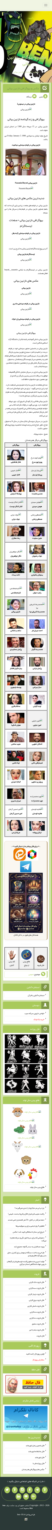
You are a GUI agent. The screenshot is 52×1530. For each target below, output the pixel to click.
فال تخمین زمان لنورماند (35, 1445)
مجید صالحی (16, 744)
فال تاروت (40, 1336)
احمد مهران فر (37, 630)
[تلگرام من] (37, 1490)
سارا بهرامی (37, 687)
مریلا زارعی (16, 832)
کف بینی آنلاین (12, 963)
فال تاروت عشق (38, 1324)
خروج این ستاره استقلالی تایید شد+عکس (28, 1232)
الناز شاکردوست (16, 506)
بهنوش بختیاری (37, 575)
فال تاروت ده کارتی (36, 1318)
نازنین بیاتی (15, 612)
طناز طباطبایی (16, 462)
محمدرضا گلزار (37, 649)
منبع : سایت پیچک (41, 434)
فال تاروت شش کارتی (35, 1306)
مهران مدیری (16, 801)
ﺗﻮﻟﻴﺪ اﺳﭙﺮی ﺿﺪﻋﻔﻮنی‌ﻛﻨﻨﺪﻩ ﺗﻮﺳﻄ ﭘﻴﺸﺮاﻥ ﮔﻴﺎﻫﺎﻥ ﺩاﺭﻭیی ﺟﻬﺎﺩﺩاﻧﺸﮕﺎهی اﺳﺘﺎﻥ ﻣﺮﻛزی (26, 1262)
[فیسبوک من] (30, 1490)
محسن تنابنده (37, 494)
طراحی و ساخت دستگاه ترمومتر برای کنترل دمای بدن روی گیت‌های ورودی (26, 1254)
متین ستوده (37, 538)
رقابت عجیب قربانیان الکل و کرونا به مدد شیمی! (26, 1214)
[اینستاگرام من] (22, 1490)
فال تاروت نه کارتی (37, 1312)
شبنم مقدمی (16, 593)
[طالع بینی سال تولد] (26, 1148)
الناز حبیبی (16, 475)
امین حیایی (37, 725)
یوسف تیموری (16, 687)
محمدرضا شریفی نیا (37, 612)
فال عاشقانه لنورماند (36, 1451)
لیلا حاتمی (15, 763)
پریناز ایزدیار (37, 475)
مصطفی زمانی (37, 519)
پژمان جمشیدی (16, 649)
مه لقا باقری (15, 706)
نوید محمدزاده (37, 801)
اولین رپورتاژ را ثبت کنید (35, 1354)
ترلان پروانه (37, 832)
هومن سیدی (37, 506)
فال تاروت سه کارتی (36, 1288)
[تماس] (15, 1490)
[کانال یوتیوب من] (26, 1496)
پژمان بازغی (37, 668)
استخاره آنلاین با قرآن (36, 995)
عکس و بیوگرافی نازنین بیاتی (26, 60)
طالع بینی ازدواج (26, 963)
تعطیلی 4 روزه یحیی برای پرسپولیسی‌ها (30, 1226)
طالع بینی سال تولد (37, 1187)
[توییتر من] (7, 1490)
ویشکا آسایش (15, 494)
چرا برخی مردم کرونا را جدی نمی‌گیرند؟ (29, 1208)
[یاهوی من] (45, 1490)
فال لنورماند (39, 1457)
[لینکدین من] (18, 1496)
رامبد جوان (37, 593)
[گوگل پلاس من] (33, 1496)
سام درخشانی (15, 630)
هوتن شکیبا (16, 725)
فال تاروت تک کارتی (36, 1282)
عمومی (31, 974)
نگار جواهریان (16, 556)
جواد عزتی (16, 519)
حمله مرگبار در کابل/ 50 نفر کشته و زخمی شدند (26, 1220)
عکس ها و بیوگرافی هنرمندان (33, 1469)
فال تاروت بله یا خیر (36, 1330)
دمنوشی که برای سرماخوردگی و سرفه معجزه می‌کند (28, 1239)
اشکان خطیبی (37, 744)
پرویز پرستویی (37, 782)
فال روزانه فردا (38, 1463)
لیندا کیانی (37, 706)
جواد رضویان (37, 556)
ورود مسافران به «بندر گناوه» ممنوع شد (29, 1247)
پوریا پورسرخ (37, 462)
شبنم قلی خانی (37, 763)
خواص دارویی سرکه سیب (34, 1013)
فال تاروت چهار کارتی (36, 1294)
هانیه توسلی (37, 813)
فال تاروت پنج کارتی (36, 1300)
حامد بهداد (16, 575)
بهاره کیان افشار (16, 668)
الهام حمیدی (16, 782)
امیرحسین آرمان (16, 813)
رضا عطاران (16, 538)
